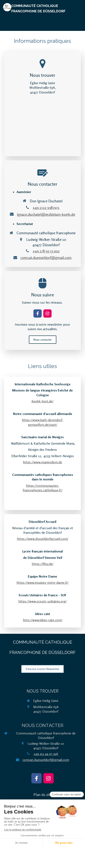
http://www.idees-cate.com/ (42, 620)
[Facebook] (37, 313)
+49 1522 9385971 (46, 207)
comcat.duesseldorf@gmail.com (46, 257)
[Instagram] (47, 313)
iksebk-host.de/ (42, 401)
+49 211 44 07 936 (45, 754)
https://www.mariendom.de (42, 462)
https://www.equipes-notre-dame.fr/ (42, 582)
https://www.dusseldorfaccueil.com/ (42, 539)
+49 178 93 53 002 (46, 251)
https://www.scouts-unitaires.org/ (42, 601)
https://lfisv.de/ (42, 564)
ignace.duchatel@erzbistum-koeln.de (46, 214)
